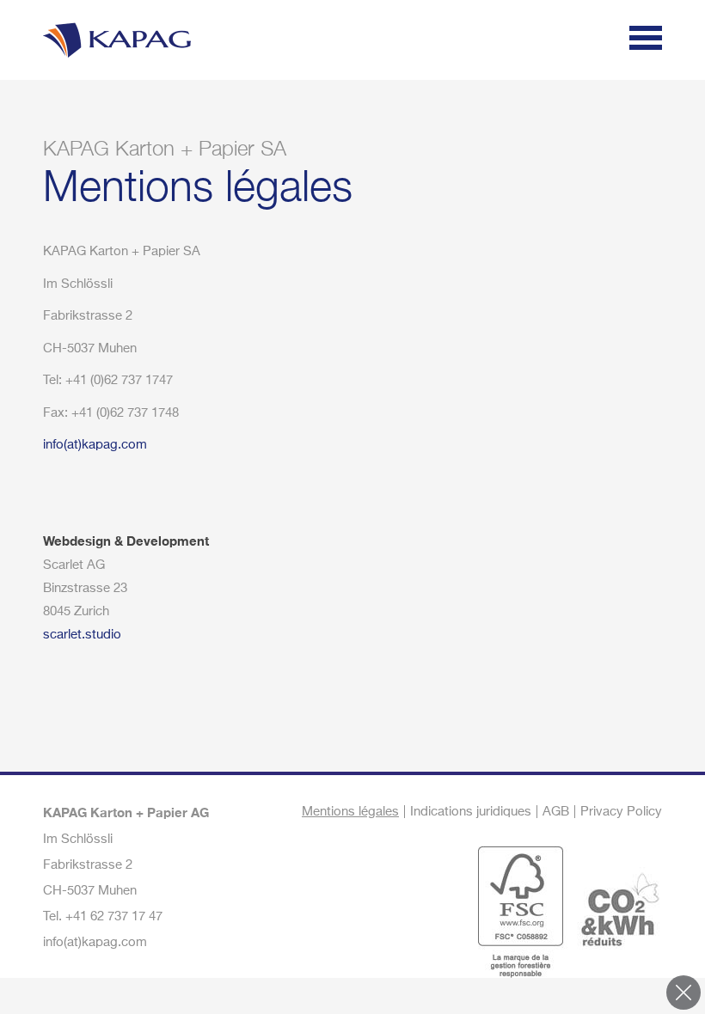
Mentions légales (350, 811)
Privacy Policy (621, 811)
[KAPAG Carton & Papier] (113, 36)
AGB (556, 811)
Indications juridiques (470, 811)
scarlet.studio (82, 634)
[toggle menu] (645, 40)
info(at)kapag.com (95, 444)
